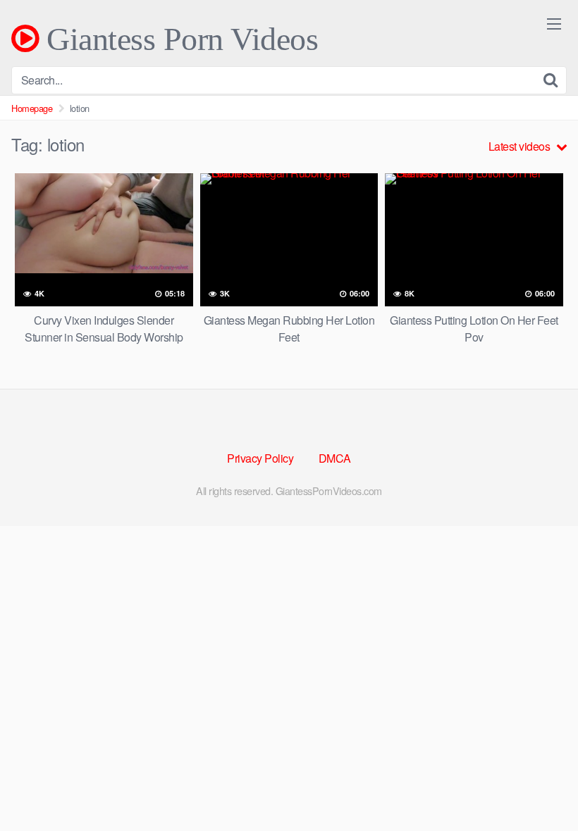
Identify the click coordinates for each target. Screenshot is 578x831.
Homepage (31, 108)
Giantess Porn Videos (178, 39)
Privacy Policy (260, 458)
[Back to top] (539, 786)
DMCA (335, 458)
